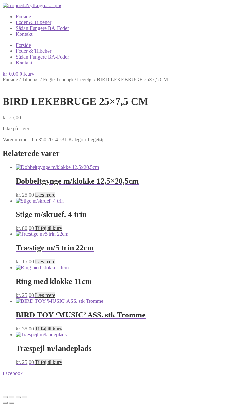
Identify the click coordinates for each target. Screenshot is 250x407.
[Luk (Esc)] (24, 397)
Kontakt (24, 34)
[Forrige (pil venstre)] (5, 403)
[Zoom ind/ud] (5, 397)
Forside (23, 16)
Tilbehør (30, 79)
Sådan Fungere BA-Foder (42, 28)
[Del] (18, 397)
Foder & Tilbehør (33, 22)
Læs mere (45, 195)
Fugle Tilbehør (58, 79)
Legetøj (85, 79)
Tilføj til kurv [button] (48, 228)
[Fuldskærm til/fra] (11, 397)
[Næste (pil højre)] (11, 403)
